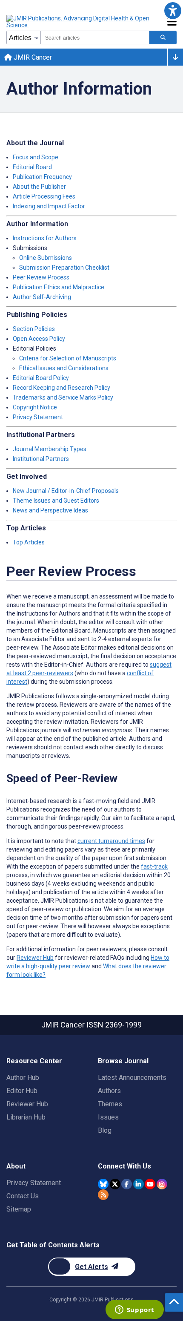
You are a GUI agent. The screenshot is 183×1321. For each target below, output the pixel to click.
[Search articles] (163, 37)
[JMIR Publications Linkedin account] (138, 1184)
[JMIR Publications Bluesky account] (103, 1184)
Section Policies (34, 328)
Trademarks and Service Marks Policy (63, 397)
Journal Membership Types (49, 449)
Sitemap (18, 1209)
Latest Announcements (132, 1077)
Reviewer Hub (35, 957)
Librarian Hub (26, 1117)
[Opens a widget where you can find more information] (134, 1310)
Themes (110, 1104)
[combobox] (94, 37)
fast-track (154, 866)
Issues (108, 1117)
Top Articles (29, 542)
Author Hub (22, 1077)
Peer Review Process (41, 277)
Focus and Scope (35, 157)
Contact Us (22, 1196)
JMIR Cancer (32, 57)
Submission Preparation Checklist (64, 267)
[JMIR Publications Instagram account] (162, 1184)
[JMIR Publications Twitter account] (115, 1184)
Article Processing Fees (44, 196)
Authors (109, 1091)
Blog (105, 1130)
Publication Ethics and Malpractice (58, 287)
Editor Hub (21, 1091)
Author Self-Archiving (42, 297)
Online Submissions (45, 257)
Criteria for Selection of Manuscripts (67, 358)
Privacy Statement (38, 417)
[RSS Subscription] (103, 1194)
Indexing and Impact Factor (49, 206)
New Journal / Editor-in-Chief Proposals (66, 490)
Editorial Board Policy (41, 377)
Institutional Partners (41, 458)
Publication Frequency (42, 176)
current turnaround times (111, 840)
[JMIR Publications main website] (78, 22)
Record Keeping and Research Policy (61, 387)
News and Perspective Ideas (50, 510)
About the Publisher (39, 186)
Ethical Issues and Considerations (64, 368)
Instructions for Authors (45, 238)
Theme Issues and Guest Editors (56, 500)
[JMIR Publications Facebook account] (126, 1184)
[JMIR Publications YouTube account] (150, 1184)
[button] (172, 10)
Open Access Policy (39, 338)
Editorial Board (32, 167)
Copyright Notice (35, 407)
